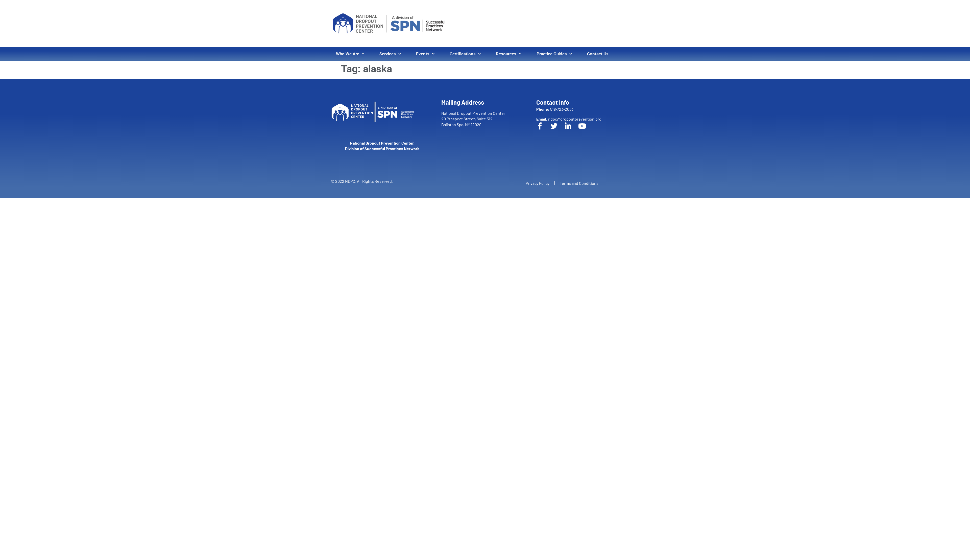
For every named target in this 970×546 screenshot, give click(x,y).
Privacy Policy (537, 183)
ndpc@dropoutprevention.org (568, 119)
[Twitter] (557, 130)
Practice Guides (552, 53)
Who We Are (347, 53)
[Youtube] (586, 130)
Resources (506, 53)
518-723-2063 (554, 109)
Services (387, 53)
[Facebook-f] (543, 130)
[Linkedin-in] (572, 130)
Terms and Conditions (579, 183)
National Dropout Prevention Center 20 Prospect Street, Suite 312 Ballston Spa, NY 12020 (473, 119)
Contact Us (598, 53)
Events (422, 53)
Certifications (463, 53)
